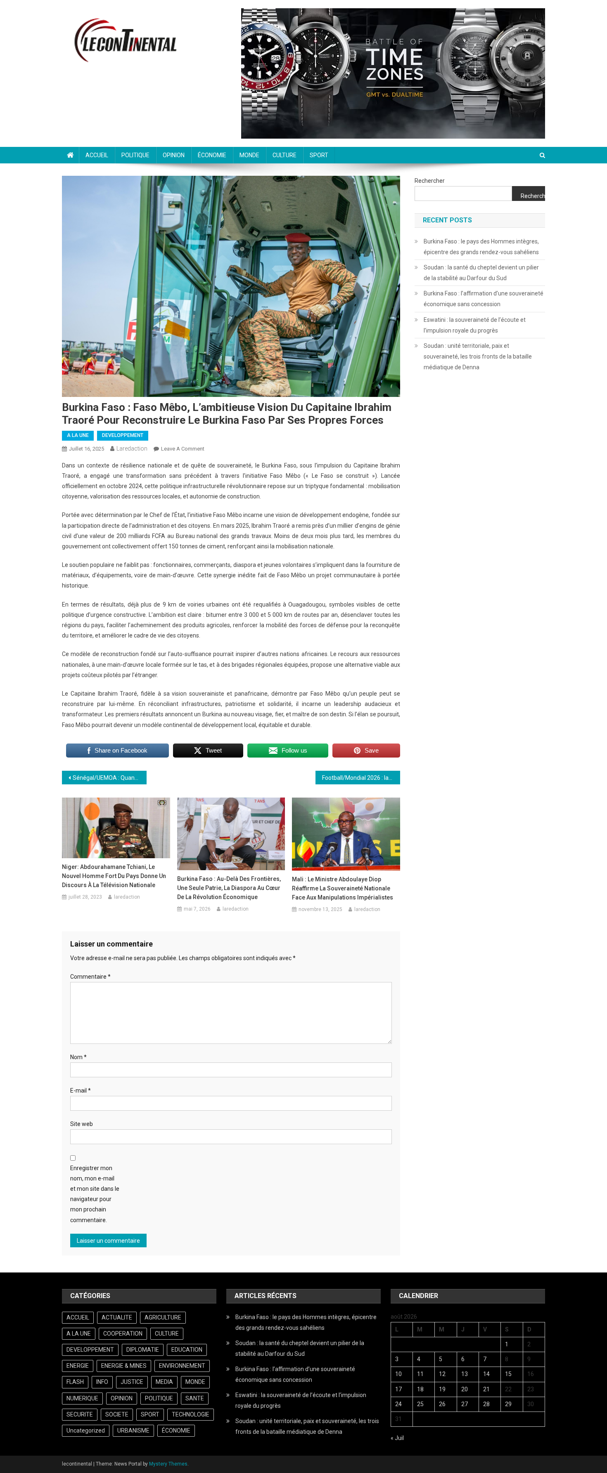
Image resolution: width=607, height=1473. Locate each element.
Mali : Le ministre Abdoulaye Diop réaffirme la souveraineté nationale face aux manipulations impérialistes (342, 888)
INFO (102, 1382)
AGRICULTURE (163, 1317)
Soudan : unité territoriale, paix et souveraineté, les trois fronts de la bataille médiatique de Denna (478, 356)
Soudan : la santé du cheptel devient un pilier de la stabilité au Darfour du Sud (481, 272)
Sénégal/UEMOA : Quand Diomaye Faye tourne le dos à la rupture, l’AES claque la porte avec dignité (110, 777)
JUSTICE (132, 1382)
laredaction (131, 448)
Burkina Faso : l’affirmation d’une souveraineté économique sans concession (483, 298)
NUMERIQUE (82, 1398)
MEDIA (164, 1382)
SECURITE (79, 1414)
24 (398, 1404)
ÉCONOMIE (212, 155)
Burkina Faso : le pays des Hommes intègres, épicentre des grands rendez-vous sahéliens (481, 246)
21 (486, 1389)
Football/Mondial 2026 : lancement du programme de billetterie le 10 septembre (361, 777)
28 (486, 1404)
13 (464, 1374)
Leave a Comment (182, 449)
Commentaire (90, 976)
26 (442, 1404)
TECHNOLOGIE (190, 1414)
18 (420, 1389)
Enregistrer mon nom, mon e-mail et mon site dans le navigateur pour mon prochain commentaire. (94, 1194)
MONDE (249, 155)
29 (508, 1404)
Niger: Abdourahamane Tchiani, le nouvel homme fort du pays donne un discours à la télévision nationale (114, 876)
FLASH (75, 1382)
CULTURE (284, 155)
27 (464, 1404)
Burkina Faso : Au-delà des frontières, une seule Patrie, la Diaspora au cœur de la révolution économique (229, 888)
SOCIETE (116, 1414)
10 (398, 1374)
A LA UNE (78, 435)
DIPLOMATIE (142, 1349)
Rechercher (430, 180)
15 (508, 1374)
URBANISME (133, 1430)
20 (464, 1389)
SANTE (194, 1398)
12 (442, 1374)
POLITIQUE (135, 155)
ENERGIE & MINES (124, 1365)
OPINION (174, 155)
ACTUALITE (117, 1317)
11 (420, 1374)
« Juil (397, 1438)
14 (486, 1374)
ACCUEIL (96, 155)
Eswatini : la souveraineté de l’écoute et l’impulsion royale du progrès (475, 325)
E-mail (80, 1090)
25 (420, 1404)
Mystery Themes (168, 1464)
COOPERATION (122, 1333)
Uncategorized (85, 1430)
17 (398, 1389)
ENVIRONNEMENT (182, 1365)
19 (442, 1389)
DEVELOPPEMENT (122, 435)
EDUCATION (186, 1349)
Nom (78, 1057)
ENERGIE (77, 1365)
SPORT (319, 155)
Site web (81, 1124)
